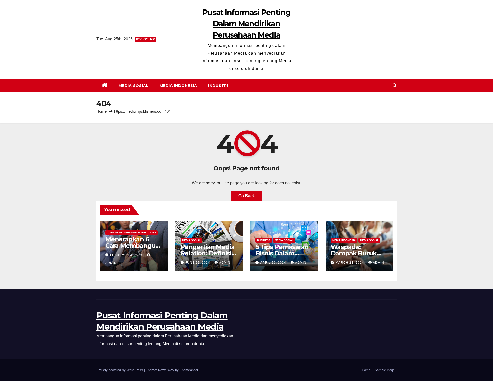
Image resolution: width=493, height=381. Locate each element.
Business (263, 240)
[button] (395, 85)
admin (224, 262)
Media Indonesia (178, 85)
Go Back (246, 196)
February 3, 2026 (127, 255)
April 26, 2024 (273, 262)
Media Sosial (133, 85)
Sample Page (385, 370)
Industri (218, 85)
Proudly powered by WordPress (120, 370)
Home (101, 111)
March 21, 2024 (350, 262)
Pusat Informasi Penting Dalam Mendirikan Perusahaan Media (246, 24)
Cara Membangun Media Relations (131, 232)
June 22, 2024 (198, 262)
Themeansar (189, 370)
